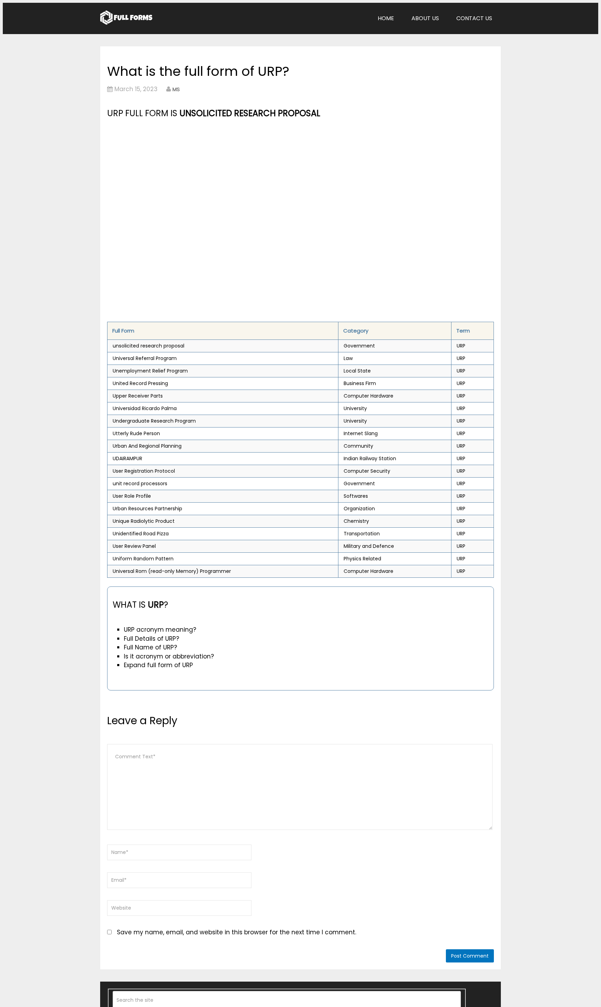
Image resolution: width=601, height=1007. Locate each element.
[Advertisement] (240, 172)
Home (386, 18)
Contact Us (474, 18)
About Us (425, 18)
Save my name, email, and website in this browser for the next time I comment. (236, 932)
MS (176, 89)
